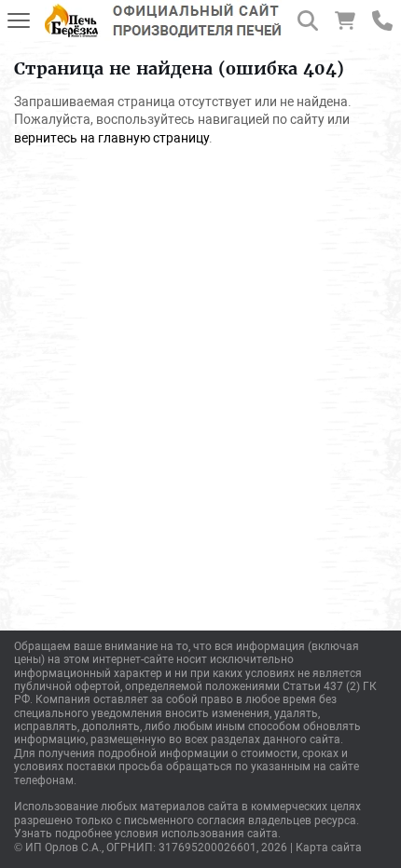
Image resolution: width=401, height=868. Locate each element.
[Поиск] (307, 20)
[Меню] (18, 20)
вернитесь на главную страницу (111, 137)
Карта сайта (329, 847)
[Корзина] (345, 20)
